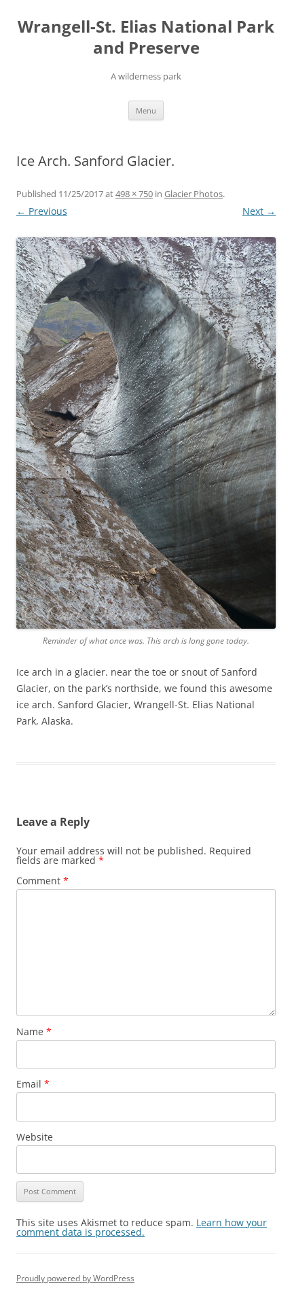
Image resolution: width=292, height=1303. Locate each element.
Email (33, 1083)
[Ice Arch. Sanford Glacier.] (146, 432)
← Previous (41, 211)
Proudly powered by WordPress (75, 1278)
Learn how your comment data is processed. (141, 1227)
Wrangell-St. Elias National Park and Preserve (146, 37)
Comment (42, 880)
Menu (146, 110)
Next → (259, 211)
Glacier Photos (193, 194)
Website (34, 1136)
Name (34, 1031)
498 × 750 (134, 194)
